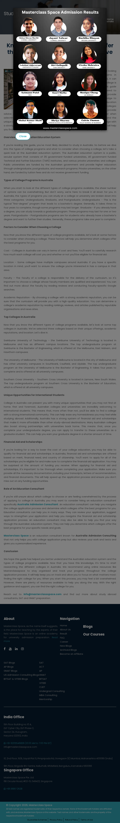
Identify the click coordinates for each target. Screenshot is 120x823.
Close (23, 136)
